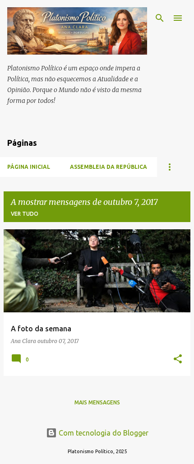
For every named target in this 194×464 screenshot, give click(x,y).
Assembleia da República (108, 167)
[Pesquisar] (159, 18)
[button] (177, 359)
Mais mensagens (97, 402)
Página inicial (28, 167)
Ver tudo (24, 214)
